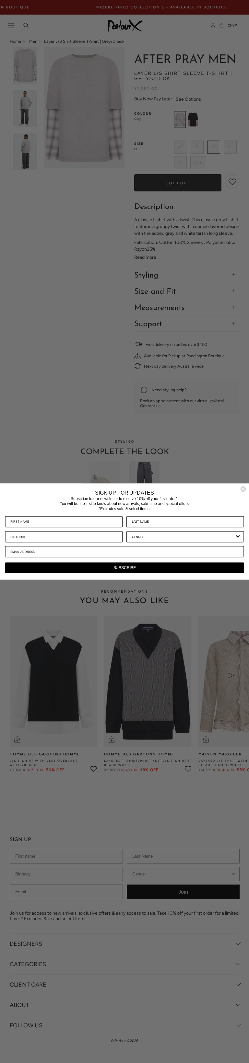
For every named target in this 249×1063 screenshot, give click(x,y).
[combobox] (183, 537)
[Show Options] (238, 537)
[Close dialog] (243, 489)
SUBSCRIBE (124, 568)
